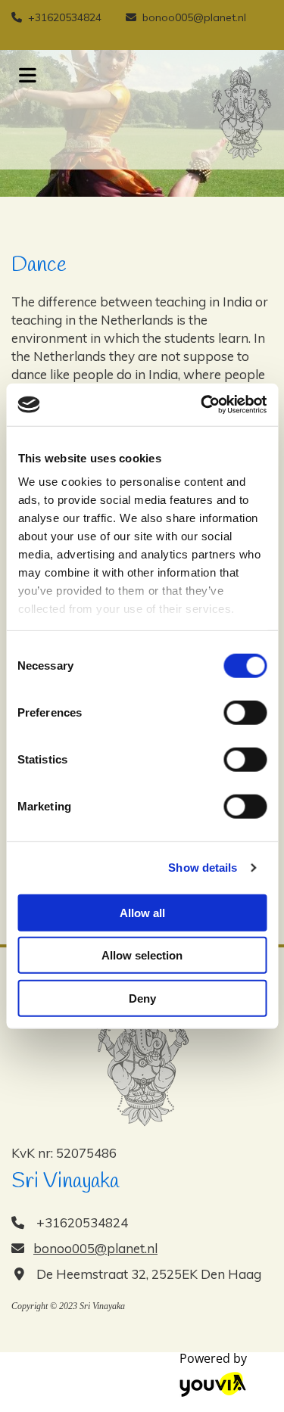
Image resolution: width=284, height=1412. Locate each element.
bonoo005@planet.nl (194, 17)
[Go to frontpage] (166, 113)
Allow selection (142, 955)
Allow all (142, 912)
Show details (202, 867)
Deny (142, 997)
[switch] (245, 712)
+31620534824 (64, 17)
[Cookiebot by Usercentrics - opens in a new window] (202, 405)
